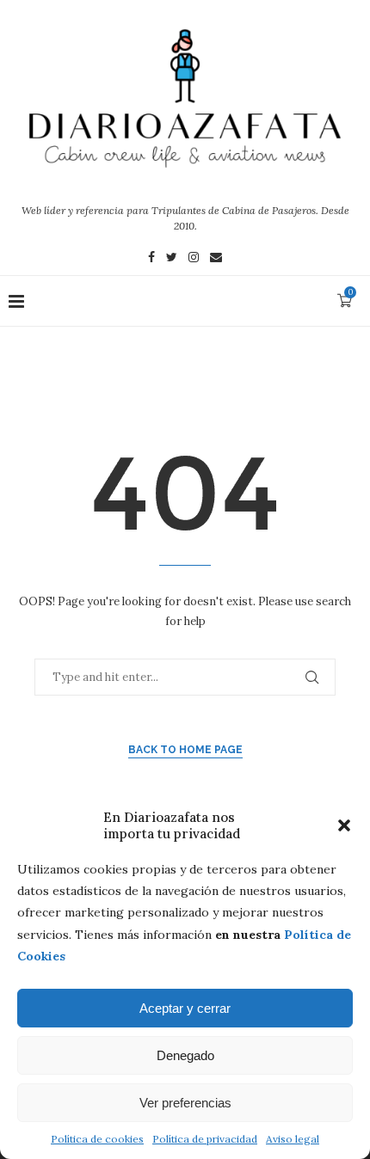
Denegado (185, 1055)
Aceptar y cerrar (185, 1008)
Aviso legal (292, 1138)
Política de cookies (97, 1138)
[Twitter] (171, 259)
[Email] (216, 259)
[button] (344, 825)
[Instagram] (193, 259)
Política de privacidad (204, 1138)
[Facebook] (151, 259)
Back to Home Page (185, 750)
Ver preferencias (185, 1102)
